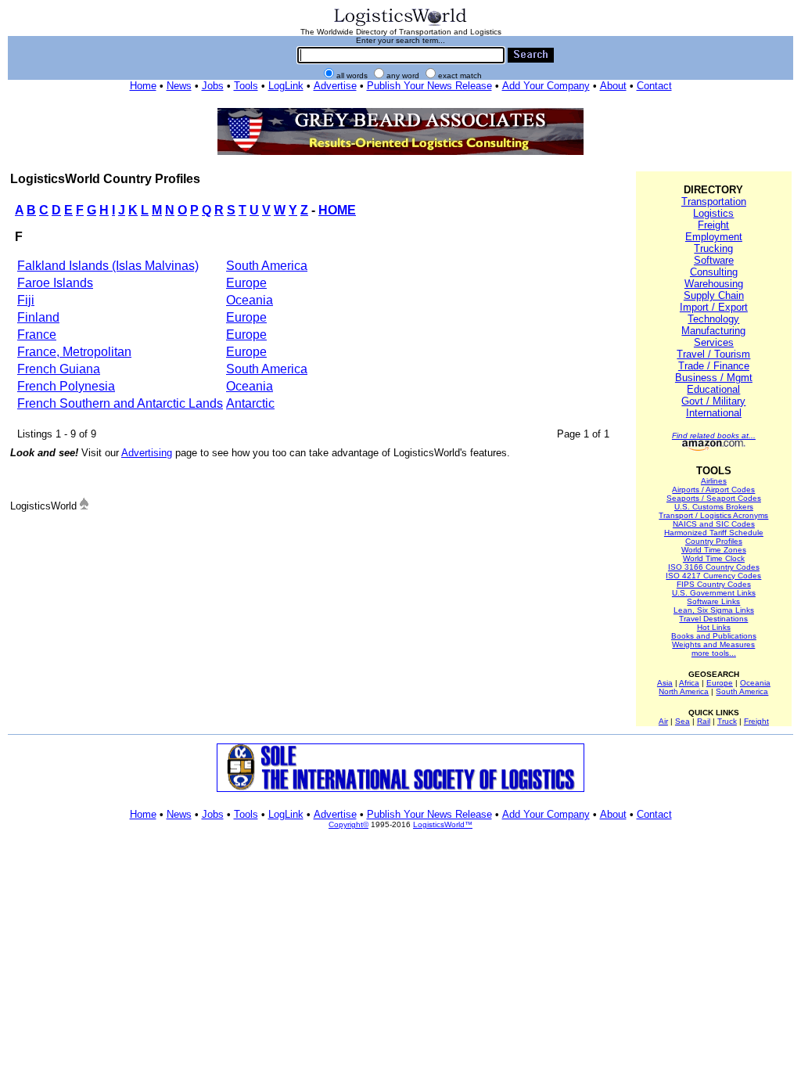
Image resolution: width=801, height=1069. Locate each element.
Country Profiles (713, 541)
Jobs (213, 86)
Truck (727, 721)
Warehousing (713, 284)
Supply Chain (714, 295)
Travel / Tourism (713, 354)
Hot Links (714, 627)
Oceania (249, 300)
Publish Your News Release (429, 86)
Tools (246, 86)
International (714, 413)
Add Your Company (546, 86)
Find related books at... (714, 435)
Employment (713, 237)
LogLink (286, 86)
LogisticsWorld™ (442, 824)
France (36, 334)
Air (663, 721)
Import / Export (714, 307)
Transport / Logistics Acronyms (713, 515)
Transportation (713, 201)
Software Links (713, 601)
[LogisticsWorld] (400, 24)
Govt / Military (713, 401)
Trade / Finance (713, 366)
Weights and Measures (713, 644)
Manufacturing (713, 331)
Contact (654, 86)
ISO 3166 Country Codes (714, 567)
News (179, 86)
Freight (713, 225)
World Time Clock (714, 558)
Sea (682, 721)
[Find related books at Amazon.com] (714, 448)
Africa (689, 682)
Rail (703, 721)
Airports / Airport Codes (713, 489)
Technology (713, 319)
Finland (38, 317)
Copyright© (348, 824)
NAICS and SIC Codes (714, 524)
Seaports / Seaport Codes (713, 498)
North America (684, 691)
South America (266, 265)
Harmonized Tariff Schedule (713, 532)
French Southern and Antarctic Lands (120, 403)
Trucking (713, 248)
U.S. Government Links (714, 592)
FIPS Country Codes (714, 584)
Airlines (714, 481)
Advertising (146, 453)
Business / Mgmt (714, 377)
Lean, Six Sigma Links (713, 610)
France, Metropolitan (74, 351)
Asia (665, 682)
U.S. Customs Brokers (713, 506)
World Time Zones (713, 549)
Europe (246, 283)
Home (143, 86)
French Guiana (58, 369)
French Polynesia (66, 386)
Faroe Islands (55, 283)
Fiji (25, 300)
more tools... (713, 653)
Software (714, 260)
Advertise (335, 86)
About (613, 86)
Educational (713, 389)
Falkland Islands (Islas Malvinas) (108, 265)
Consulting (714, 272)
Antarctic (250, 403)
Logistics (713, 213)
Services (714, 342)
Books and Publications (713, 636)
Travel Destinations (713, 618)
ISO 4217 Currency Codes (713, 575)
